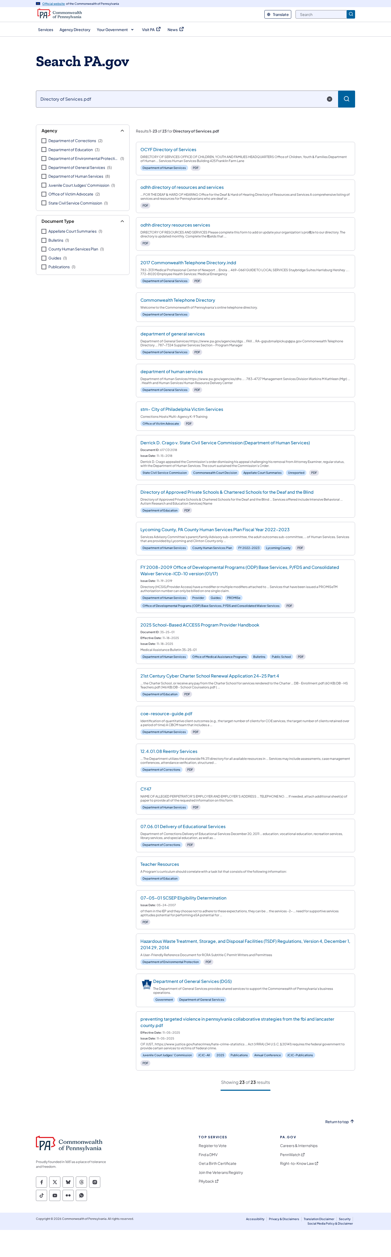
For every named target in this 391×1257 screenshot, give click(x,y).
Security (345, 1219)
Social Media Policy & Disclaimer (330, 1223)
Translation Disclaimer (319, 1219)
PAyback (206, 1181)
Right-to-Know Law (297, 1163)
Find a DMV (208, 1154)
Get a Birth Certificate (217, 1163)
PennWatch (290, 1154)
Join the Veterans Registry (221, 1172)
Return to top (337, 1121)
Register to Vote (213, 1145)
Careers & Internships (299, 1145)
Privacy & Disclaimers (284, 1219)
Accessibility (255, 1219)
